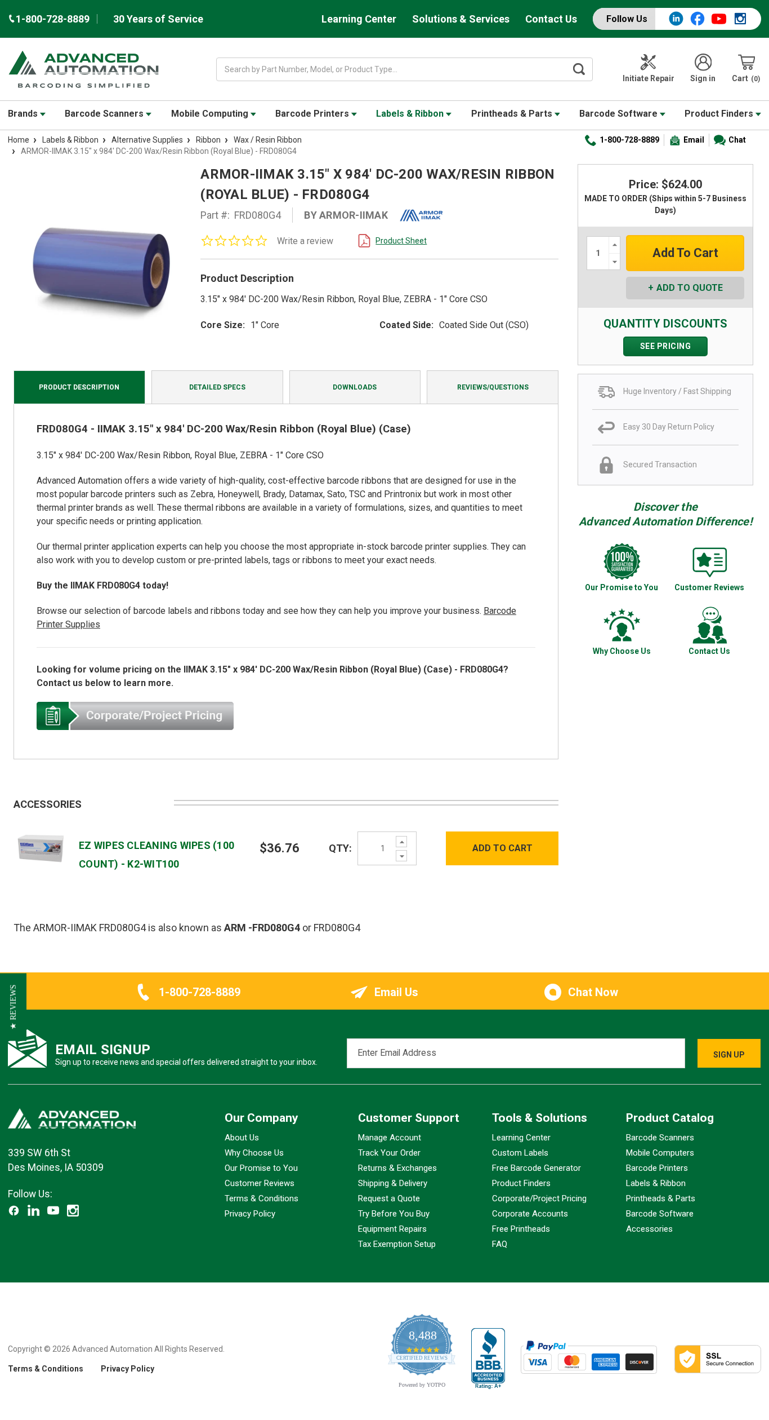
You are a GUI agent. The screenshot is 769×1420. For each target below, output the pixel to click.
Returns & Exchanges (397, 1168)
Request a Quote (389, 1198)
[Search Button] (579, 69)
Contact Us (551, 19)
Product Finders (720, 113)
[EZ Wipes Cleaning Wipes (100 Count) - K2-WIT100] (41, 847)
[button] (13, 1007)
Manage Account (389, 1138)
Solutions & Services (460, 19)
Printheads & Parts (513, 113)
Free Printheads (521, 1229)
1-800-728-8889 (629, 139)
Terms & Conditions (261, 1198)
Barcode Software (619, 113)
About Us (242, 1138)
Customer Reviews (259, 1183)
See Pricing (665, 346)
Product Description (79, 387)
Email (693, 139)
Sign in (703, 78)
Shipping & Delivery (392, 1183)
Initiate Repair (648, 78)
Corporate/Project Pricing (539, 1198)
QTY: (340, 848)
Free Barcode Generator (536, 1168)
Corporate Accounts (530, 1214)
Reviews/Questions (493, 387)
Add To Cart (502, 848)
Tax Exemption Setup (397, 1244)
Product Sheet (401, 240)
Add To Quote (689, 287)
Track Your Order (389, 1153)
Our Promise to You (261, 1168)
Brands (24, 113)
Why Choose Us (254, 1153)
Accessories (649, 1229)
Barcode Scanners (105, 113)
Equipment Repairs (392, 1229)
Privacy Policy (250, 1214)
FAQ (499, 1244)
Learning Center (358, 19)
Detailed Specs (217, 387)
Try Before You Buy (394, 1214)
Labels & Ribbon (411, 113)
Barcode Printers (313, 113)
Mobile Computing (211, 113)
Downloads (355, 387)
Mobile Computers (660, 1153)
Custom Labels (520, 1153)
